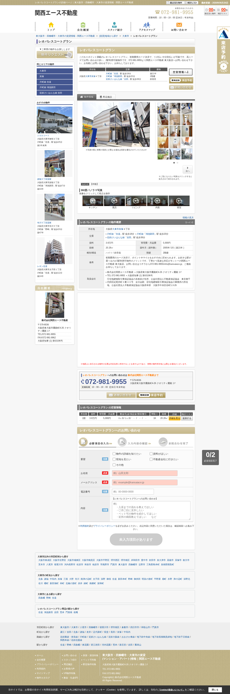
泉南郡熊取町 (167, 564)
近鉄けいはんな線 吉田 (51, 93)
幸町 (62, 583)
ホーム (40, 655)
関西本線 (64, 640)
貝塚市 (178, 560)
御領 (109, 579)
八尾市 (49, 564)
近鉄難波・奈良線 (69, 637)
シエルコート (43, 135)
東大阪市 (122, 564)
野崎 (130, 579)
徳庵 (76, 612)
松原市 (80, 564)
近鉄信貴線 (76, 640)
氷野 (170, 579)
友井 (89, 632)
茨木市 (41, 564)
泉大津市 (161, 560)
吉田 (126, 79)
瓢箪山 (138, 645)
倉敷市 (125, 627)
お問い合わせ (70, 655)
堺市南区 (125, 560)
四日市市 (134, 627)
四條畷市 (132, 564)
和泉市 (88, 564)
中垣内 (53, 579)
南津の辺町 (86, 579)
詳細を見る (174, 418)
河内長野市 (69, 564)
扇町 (164, 579)
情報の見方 (188, 217)
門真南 (69, 612)
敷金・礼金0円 (71, 677)
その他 (120, 464)
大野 (71, 579)
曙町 (46, 583)
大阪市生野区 (59, 560)
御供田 (137, 579)
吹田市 (152, 560)
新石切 (122, 645)
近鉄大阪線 (113, 637)
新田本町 (122, 579)
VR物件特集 (69, 673)
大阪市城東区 (73, 560)
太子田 (96, 579)
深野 (103, 579)
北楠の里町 (71, 583)
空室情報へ (180, 72)
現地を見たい (123, 459)
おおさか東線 (128, 637)
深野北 (187, 579)
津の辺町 (177, 579)
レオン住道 (42, 266)
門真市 (113, 564)
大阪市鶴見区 (88, 560)
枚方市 (186, 560)
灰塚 (93, 76)
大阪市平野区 (102, 560)
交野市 (142, 564)
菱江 (62, 632)
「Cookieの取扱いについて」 (171, 690)
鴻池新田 (118, 76)
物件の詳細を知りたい (128, 453)
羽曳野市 (104, 564)
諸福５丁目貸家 (44, 179)
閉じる (215, 689)
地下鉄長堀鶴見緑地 (162, 637)
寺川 (77, 579)
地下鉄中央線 (143, 637)
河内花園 (106, 645)
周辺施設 (68, 664)
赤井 (80, 583)
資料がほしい (160, 453)
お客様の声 (69, 668)
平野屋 (157, 579)
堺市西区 (115, 560)
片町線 (109, 73)
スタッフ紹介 (70, 659)
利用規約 (84, 526)
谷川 (40, 583)
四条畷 (41, 598)
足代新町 (97, 632)
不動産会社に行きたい (165, 459)
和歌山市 (145, 627)
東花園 (85, 645)
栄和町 (100, 583)
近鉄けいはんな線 (114, 79)
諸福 (46, 579)
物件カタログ (43, 677)
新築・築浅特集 (90, 655)
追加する (187, 418)
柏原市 (95, 564)
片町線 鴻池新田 (48, 87)
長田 (113, 632)
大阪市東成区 (45, 560)
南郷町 (92, 583)
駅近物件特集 (89, 664)
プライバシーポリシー (104, 526)
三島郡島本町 (153, 564)
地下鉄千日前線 (181, 637)
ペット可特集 (89, 659)
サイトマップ (43, 673)
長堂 (106, 632)
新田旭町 (54, 583)
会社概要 (41, 659)
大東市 (88, 76)
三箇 (65, 579)
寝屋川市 (58, 564)
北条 (40, 579)
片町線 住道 (45, 82)
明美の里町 (147, 579)
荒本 (62, 612)
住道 (116, 73)
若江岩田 (95, 645)
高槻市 (170, 560)
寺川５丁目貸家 (44, 223)
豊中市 (144, 560)
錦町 (86, 583)
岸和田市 (135, 560)
